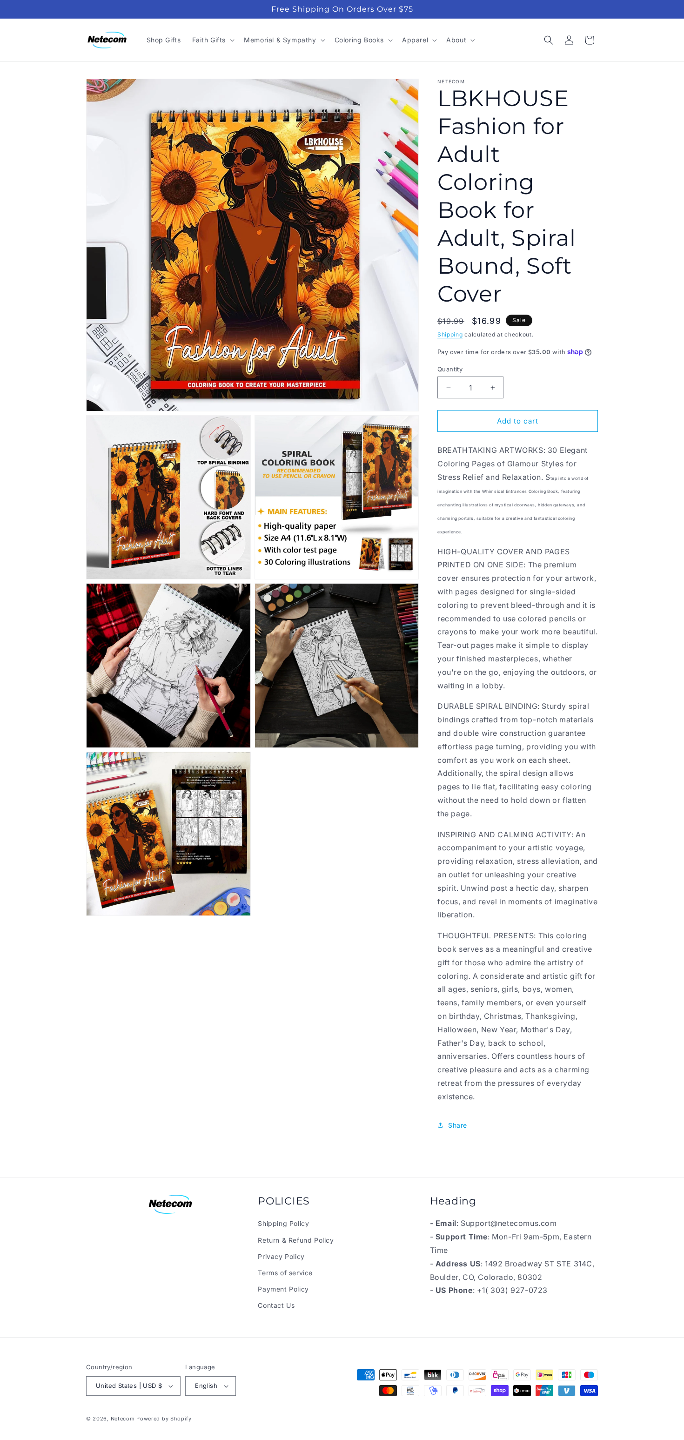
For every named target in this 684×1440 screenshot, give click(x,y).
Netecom (123, 1418)
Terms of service (285, 1273)
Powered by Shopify (164, 1418)
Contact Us (276, 1305)
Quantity (450, 369)
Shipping (450, 334)
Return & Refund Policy (296, 1240)
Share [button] (457, 1125)
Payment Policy (283, 1289)
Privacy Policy (281, 1256)
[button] (213, 40)
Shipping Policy (283, 1223)
